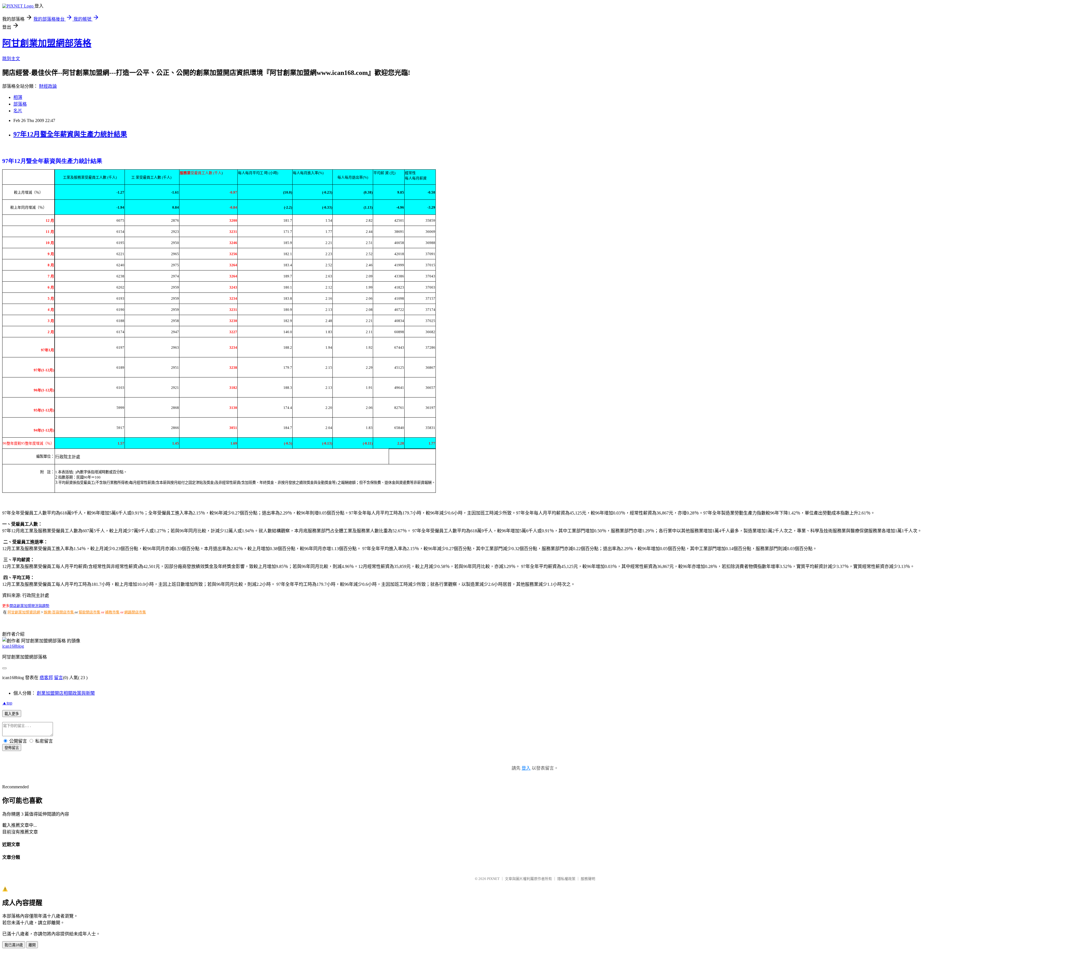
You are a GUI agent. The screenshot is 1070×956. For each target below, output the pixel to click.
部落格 (20, 104)
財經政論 (48, 86)
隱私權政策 (566, 879)
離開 (32, 945)
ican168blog (13, 646)
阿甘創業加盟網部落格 (46, 43)
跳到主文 (11, 58)
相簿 (17, 97)
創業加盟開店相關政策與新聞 (66, 693)
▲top (7, 703)
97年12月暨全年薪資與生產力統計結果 (70, 134)
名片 (17, 110)
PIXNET (493, 879)
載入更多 (11, 714)
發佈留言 (11, 748)
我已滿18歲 (13, 945)
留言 (58, 677)
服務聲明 (588, 879)
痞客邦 (46, 677)
